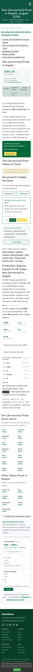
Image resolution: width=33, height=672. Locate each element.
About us (20, 632)
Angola (11, 21)
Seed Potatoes (8, 252)
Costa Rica (9, 374)
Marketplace (5, 634)
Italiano (8, 661)
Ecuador (8, 367)
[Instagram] (13, 624)
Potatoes (19, 252)
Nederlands (25, 661)
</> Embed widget (23, 193)
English (10, 659)
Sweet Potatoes (16, 255)
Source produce (6, 637)
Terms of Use (21, 649)
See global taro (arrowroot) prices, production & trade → (16, 33)
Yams (26, 255)
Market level (6, 563)
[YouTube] (17, 624)
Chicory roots (7, 261)
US (7, 378)
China (7, 363)
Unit (5, 579)
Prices (26, 19)
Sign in (3, 652)
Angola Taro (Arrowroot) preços (18, 516)
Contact (20, 637)
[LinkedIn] (3, 624)
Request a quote (10, 153)
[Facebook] (10, 624)
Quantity (6, 574)
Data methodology (6, 647)
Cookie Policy (21, 652)
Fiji (7, 370)
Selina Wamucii (8, 614)
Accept (17, 669)
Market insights (6, 632)
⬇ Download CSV (9, 193)
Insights (3, 28)
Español (4, 661)
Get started (5, 649)
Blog (19, 639)
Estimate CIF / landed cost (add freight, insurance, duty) (16, 586)
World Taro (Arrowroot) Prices (16, 19)
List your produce (16, 242)
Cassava (5, 255)
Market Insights (8, 54)
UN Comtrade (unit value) (14, 82)
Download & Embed (10, 51)
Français (16, 659)
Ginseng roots (20, 258)
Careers (20, 634)
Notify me (22, 220)
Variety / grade (7, 557)
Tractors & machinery (7, 639)
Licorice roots (7, 258)
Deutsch (21, 659)
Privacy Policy (21, 647)
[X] (6, 624)
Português (26, 659)
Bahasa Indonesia (16, 661)
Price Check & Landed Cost (13, 57)
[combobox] (16, 536)
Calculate (8, 589)
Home (5, 19)
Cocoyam (19, 261)
